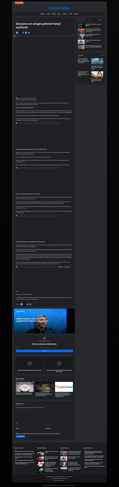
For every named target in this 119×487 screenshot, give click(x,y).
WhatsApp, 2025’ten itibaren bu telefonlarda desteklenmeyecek (51, 470)
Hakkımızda (45, 485)
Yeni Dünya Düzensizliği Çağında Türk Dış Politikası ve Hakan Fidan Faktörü (83, 73)
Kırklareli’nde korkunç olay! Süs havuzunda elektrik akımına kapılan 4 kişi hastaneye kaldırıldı (44, 394)
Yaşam (70, 13)
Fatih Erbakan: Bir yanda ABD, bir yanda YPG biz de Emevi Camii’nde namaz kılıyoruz (93, 30)
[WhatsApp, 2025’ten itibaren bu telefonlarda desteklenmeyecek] (40, 470)
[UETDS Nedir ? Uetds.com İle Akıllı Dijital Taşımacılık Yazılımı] (97, 61)
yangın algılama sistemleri (59, 480)
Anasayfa (42, 13)
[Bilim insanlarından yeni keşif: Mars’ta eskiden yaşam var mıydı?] (40, 458)
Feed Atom (66, 476)
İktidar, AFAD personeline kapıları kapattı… (74, 457)
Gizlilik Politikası (54, 485)
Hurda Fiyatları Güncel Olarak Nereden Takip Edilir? (96, 80)
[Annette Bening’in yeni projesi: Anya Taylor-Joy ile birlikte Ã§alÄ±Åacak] (81, 47)
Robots (57, 476)
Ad (17, 423)
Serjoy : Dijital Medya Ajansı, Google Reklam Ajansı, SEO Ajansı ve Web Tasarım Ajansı (83, 60)
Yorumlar (100, 19)
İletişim (76, 13)
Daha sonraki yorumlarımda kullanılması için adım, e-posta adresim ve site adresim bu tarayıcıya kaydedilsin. (39, 433)
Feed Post (71, 476)
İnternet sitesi (48, 428)
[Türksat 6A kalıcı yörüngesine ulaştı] (40, 453)
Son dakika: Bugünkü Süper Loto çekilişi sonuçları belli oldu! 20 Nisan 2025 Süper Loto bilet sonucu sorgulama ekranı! (63, 394)
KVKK (63, 485)
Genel (18, 316)
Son (90, 19)
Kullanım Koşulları (68, 485)
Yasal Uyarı (74, 485)
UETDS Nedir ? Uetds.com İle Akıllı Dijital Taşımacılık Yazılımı (97, 67)
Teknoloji (64, 13)
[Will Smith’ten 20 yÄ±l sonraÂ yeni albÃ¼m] (81, 25)
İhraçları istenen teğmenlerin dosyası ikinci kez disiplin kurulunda (74, 469)
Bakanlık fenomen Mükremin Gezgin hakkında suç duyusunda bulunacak (24, 393)
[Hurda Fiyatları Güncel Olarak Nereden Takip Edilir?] (97, 74)
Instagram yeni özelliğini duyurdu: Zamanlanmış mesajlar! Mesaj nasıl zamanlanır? (50, 464)
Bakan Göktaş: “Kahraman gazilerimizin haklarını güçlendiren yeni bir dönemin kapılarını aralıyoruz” (32, 322)
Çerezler (59, 485)
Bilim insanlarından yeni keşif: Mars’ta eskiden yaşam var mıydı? (51, 458)
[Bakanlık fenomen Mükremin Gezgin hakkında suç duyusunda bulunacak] (25, 387)
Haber (48, 13)
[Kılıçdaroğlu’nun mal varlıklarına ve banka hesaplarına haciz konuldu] (63, 464)
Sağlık (59, 13)
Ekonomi (54, 13)
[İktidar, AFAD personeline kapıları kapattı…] (81, 42)
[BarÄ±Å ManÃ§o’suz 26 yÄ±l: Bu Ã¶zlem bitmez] (81, 36)
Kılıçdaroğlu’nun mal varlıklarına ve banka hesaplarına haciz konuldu (74, 464)
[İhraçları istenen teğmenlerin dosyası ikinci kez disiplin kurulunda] (63, 469)
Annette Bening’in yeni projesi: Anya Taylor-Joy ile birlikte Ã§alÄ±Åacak (94, 46)
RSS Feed (53, 476)
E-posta (18, 428)
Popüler (81, 19)
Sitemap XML (48, 476)
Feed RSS (61, 476)
